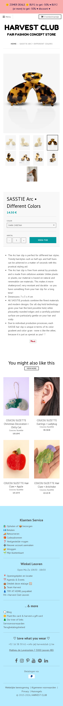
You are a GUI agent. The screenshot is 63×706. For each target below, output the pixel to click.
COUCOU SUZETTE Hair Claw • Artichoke (46, 485)
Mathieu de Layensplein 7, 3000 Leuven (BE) (31, 650)
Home (13, 43)
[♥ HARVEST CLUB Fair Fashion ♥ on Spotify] (40, 661)
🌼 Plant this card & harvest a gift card (23, 615)
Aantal (10, 235)
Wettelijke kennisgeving (17, 687)
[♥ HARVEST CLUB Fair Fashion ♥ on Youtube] (34, 661)
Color (9, 221)
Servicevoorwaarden (13, 623)
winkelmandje (51, 16)
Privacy (25, 691)
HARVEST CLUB (39, 695)
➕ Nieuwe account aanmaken (18, 545)
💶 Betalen (9, 530)
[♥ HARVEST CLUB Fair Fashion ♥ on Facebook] (16, 661)
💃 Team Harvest (12, 587)
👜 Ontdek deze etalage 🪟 (17, 583)
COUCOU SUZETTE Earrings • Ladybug (47, 422)
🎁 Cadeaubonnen (12, 537)
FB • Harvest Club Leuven (16, 594)
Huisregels (36, 691)
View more (31, 368)
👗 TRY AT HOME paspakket (17, 591)
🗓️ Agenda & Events (14, 579)
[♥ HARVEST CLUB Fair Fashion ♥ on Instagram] (22, 661)
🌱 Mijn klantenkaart (13, 552)
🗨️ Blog (7, 612)
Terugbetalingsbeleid (14, 627)
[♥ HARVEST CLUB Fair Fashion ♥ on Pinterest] (27, 661)
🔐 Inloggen (9, 549)
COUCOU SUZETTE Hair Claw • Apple (16, 485)
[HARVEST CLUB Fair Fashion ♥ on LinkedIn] (46, 661)
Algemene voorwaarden (43, 687)
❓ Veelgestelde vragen (15, 541)
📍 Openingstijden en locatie (18, 575)
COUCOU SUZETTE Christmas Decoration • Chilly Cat (16, 424)
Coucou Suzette (16, 430)
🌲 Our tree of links (13, 619)
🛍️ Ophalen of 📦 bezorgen (17, 526)
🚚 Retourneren (11, 533)
